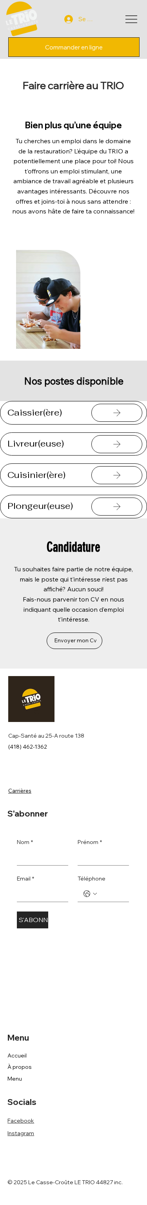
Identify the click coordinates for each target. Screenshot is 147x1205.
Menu (14, 1078)
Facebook (20, 1120)
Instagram (20, 1133)
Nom (25, 842)
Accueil (17, 1055)
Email (25, 878)
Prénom (90, 842)
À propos (19, 1066)
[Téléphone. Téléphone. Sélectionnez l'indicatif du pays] (90, 894)
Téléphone (91, 878)
